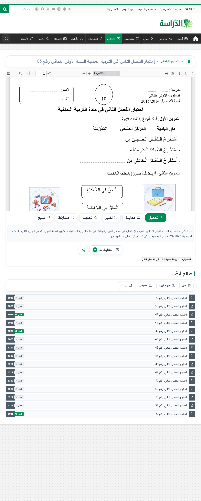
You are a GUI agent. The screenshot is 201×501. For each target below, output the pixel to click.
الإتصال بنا (112, 9)
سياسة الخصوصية (170, 9)
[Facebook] (42, 9)
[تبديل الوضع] (6, 38)
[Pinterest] (64, 9)
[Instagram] (59, 9)
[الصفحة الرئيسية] (189, 61)
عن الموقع (127, 9)
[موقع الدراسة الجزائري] (176, 23)
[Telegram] (37, 9)
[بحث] (4, 9)
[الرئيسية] (195, 38)
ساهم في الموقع (147, 9)
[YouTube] (53, 9)
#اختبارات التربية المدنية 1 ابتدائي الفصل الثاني (166, 259)
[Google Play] (70, 9)
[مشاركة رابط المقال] (83, 249)
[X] (48, 9)
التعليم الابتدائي (170, 61)
